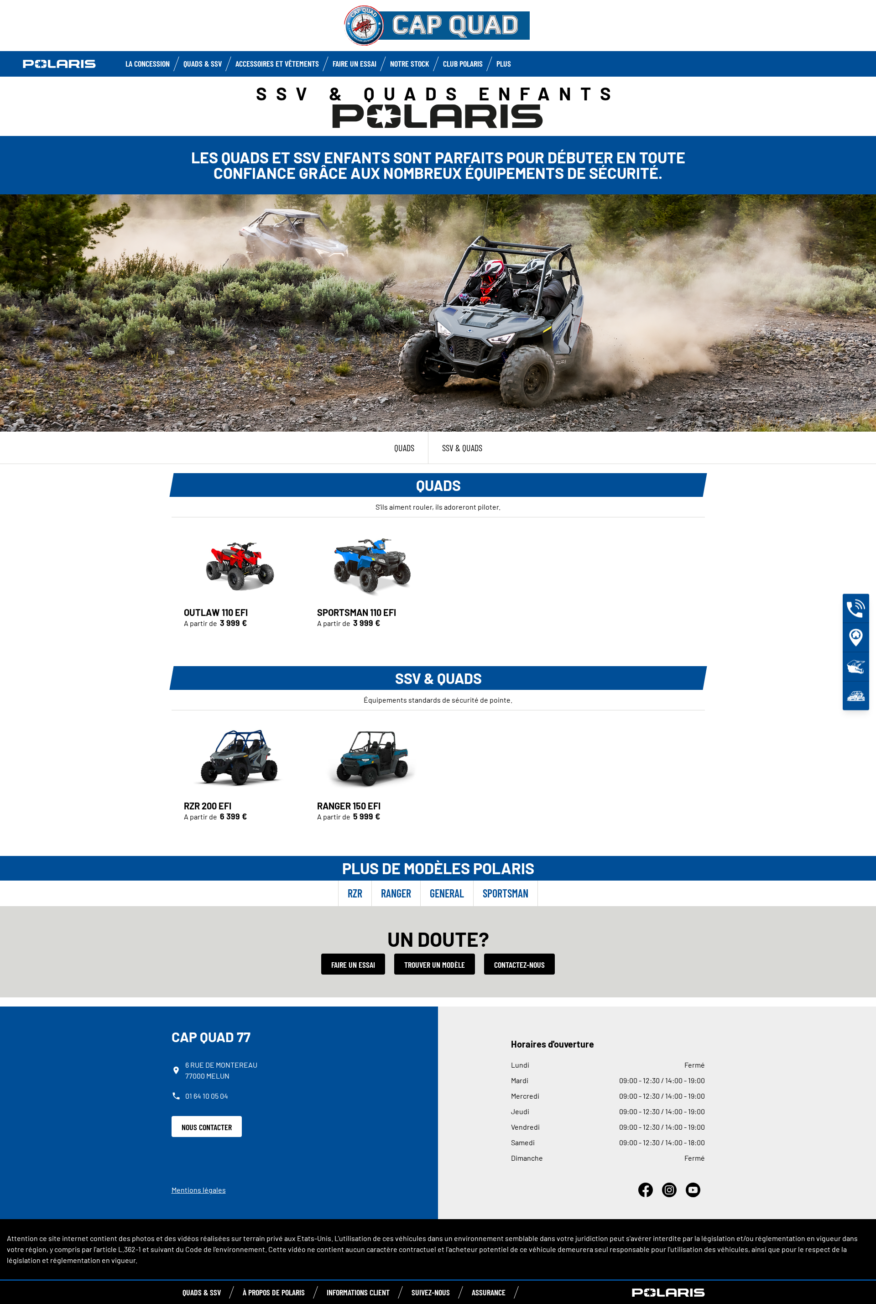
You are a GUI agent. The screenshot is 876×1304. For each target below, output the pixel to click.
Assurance (489, 1292)
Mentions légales (199, 1189)
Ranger (396, 893)
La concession (147, 63)
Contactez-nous (519, 965)
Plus (503, 63)
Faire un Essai (354, 63)
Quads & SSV (202, 63)
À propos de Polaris (274, 1292)
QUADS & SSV (201, 1292)
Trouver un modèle (434, 965)
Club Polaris (463, 63)
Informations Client (358, 1292)
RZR (355, 893)
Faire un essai (353, 965)
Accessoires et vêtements (277, 63)
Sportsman (505, 893)
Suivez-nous (431, 1292)
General (447, 893)
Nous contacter (207, 1127)
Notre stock (409, 63)
